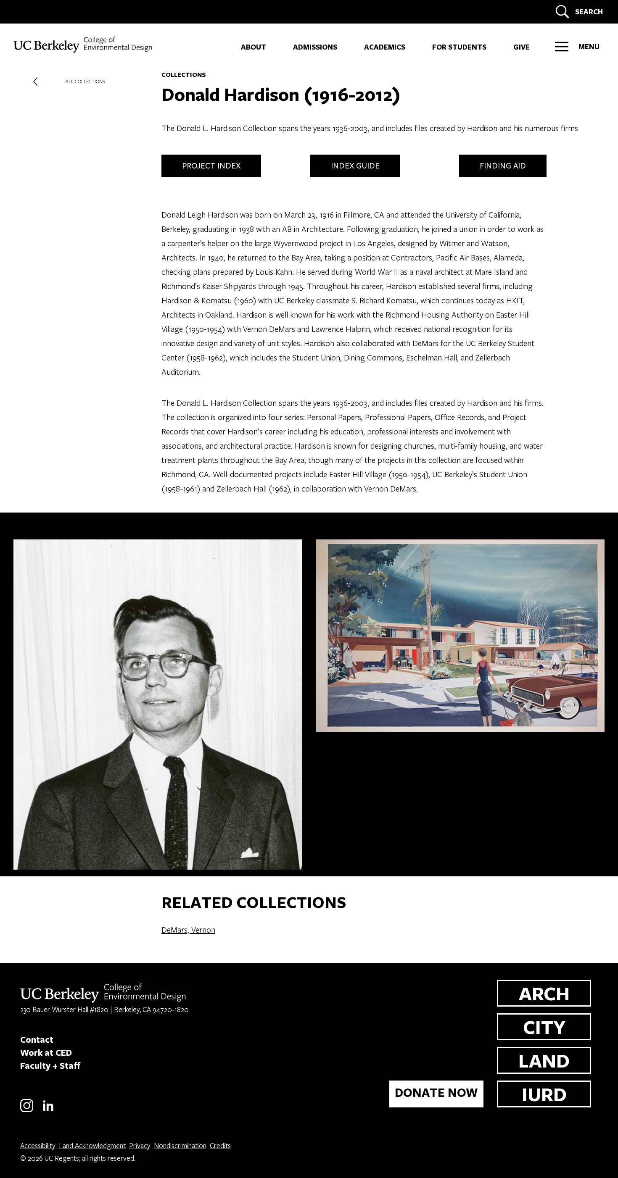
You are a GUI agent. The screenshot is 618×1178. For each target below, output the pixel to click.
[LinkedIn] (48, 1110)
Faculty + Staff (50, 1065)
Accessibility (37, 1145)
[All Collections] (35, 81)
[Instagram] (26, 1110)
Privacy (140, 1145)
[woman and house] (460, 704)
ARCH (544, 993)
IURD (544, 1094)
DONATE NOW (436, 1092)
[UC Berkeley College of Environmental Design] (83, 45)
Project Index (211, 166)
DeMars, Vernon (188, 929)
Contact (36, 1039)
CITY (544, 1026)
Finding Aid (503, 166)
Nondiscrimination (180, 1145)
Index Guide (355, 166)
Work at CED (46, 1052)
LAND (544, 1060)
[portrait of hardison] (157, 704)
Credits (220, 1145)
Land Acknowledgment (92, 1145)
